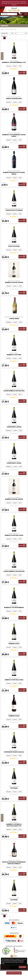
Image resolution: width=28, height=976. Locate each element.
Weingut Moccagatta (14, 244)
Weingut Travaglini (14, 533)
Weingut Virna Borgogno (14, 97)
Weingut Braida (14, 60)
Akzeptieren (22, 967)
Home (2, 29)
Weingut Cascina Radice (14, 133)
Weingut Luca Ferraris (14, 281)
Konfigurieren (5, 967)
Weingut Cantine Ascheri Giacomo (14, 208)
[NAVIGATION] (25, 14)
